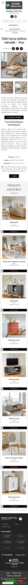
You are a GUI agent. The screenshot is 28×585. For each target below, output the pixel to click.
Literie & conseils (6, 526)
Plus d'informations (8, 583)
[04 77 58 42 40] (11, 16)
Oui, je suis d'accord (11, 580)
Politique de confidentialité (14, 575)
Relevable (15, 32)
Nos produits (13, 25)
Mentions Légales (17, 573)
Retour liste (8, 48)
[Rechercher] (25, 21)
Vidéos (17, 524)
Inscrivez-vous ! (21, 555)
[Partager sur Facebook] (17, 48)
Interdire (20, 580)
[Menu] (2, 2)
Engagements (14, 566)
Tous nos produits (14, 29)
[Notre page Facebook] (15, 16)
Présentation (5, 524)
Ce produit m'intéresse (14, 117)
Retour (14, 176)
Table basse (22, 31)
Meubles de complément (11, 31)
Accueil (8, 573)
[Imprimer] (13, 48)
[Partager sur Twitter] (21, 48)
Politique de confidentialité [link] (20, 583)
